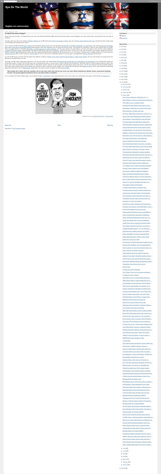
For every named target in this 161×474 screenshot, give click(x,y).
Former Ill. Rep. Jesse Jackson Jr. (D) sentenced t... (137, 316)
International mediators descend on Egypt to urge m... (137, 433)
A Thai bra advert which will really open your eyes (136, 392)
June (124, 451)
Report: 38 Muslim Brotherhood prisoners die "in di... (137, 217)
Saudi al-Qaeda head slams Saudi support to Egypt (136, 127)
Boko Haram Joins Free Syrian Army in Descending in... (138, 135)
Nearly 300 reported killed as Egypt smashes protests (137, 310)
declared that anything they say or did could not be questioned (76, 61)
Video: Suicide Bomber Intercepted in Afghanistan (136, 215)
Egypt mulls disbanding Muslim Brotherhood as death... (138, 261)
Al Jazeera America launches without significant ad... (137, 190)
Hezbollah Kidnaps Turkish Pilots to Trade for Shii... (137, 297)
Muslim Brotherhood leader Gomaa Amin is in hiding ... (137, 144)
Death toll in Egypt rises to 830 (131, 239)
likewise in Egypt (87, 66)
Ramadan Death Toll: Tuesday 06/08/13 (133, 403)
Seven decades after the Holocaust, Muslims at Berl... (137, 442)
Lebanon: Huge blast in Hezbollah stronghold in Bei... (137, 288)
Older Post (110, 125)
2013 (122, 82)
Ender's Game (126, 267)
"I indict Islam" (127, 340)
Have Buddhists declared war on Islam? (133, 357)
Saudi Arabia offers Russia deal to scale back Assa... (137, 387)
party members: (65, 68)
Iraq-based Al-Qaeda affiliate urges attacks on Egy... (137, 105)
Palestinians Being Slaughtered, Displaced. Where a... (137, 305)
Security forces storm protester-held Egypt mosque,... (137, 258)
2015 (122, 76)
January (125, 464)
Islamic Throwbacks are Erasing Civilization (134, 141)
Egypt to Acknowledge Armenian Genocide (134, 209)
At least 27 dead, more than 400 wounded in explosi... (137, 160)
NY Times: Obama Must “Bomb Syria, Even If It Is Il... (137, 113)
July (124, 448)
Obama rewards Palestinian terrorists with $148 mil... (137, 212)
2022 (122, 57)
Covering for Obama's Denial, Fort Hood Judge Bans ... (137, 176)
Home (59, 125)
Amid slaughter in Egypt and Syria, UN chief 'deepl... (137, 283)
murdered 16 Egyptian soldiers (13, 50)
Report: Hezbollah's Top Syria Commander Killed (136, 234)
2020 (122, 63)
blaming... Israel (58, 50)
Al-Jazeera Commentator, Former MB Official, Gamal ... (138, 206)
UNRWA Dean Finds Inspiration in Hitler (133, 338)
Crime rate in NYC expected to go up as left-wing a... (137, 321)
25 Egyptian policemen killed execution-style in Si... (137, 198)
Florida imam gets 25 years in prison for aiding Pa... (137, 157)
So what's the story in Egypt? (15, 33)
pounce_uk (124, 38)
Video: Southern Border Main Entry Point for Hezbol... (137, 444)
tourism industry (27, 45)
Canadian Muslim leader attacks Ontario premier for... (137, 428)
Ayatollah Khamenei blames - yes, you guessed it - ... (137, 228)
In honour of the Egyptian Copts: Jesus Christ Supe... (137, 291)
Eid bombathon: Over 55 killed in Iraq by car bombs (136, 371)
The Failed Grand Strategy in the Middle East (135, 138)
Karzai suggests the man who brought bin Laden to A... (137, 247)
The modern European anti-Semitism (132, 185)
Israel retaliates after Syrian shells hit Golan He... (136, 253)
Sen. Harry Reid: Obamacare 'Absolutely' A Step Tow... (137, 362)
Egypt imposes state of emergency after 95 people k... (137, 319)
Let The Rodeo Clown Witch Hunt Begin (133, 308)
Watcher (123, 35)
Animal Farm (47, 76)
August (124, 95)
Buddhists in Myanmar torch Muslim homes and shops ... (138, 133)
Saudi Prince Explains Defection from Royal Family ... (137, 204)
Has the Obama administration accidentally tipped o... (137, 406)
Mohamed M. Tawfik (28, 68)
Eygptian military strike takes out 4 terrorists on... (136, 360)
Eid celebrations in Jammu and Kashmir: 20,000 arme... (138, 354)
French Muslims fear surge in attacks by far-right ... (136, 332)
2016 (122, 74)
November (125, 87)
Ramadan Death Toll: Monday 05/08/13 (133, 412)
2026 (122, 46)
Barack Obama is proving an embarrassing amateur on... (138, 100)
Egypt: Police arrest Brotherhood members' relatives (137, 116)
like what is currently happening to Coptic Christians (41, 49)
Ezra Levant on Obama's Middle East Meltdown (135, 171)
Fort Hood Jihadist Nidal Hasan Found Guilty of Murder (137, 146)
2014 (122, 79)
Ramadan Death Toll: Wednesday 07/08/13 (134, 395)
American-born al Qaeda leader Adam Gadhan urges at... (138, 242)
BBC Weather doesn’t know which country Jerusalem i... (138, 381)
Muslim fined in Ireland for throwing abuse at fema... (137, 414)
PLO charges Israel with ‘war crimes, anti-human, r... (137, 226)
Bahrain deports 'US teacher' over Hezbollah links (136, 365)
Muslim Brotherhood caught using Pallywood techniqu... (138, 373)
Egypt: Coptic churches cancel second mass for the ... (137, 179)
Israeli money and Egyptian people (21, 47)
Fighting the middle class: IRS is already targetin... (136, 368)
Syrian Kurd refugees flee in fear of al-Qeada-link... (136, 220)
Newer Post (8, 125)
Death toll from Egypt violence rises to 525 (134, 302)
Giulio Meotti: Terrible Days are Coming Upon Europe (137, 108)
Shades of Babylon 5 (34, 41)
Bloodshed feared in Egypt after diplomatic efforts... (136, 390)
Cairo (6, 36)
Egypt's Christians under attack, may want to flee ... (137, 294)
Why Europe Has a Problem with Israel (133, 111)
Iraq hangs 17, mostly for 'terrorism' (132, 201)
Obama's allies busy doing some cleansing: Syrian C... (137, 436)
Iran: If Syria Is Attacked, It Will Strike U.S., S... (136, 97)
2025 (122, 49)
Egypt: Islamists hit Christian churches (133, 250)
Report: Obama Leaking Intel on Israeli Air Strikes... (136, 425)
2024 (122, 52)
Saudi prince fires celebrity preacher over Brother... (136, 231)
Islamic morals (45, 45)
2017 (122, 71)
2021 (122, 60)
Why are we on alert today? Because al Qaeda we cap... (138, 420)
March (124, 459)
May (124, 453)
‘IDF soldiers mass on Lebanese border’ (133, 102)
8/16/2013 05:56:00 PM (98, 116)
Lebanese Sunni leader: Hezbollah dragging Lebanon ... (137, 256)
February (125, 462)
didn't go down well (88, 53)
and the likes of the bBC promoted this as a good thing (76, 45)
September (125, 92)
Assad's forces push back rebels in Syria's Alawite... (137, 193)
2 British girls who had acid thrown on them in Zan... (137, 376)
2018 (122, 68)
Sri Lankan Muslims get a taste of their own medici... (137, 351)
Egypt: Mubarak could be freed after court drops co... (137, 196)
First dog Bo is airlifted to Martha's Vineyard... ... (136, 346)
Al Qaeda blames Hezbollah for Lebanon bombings (136, 152)
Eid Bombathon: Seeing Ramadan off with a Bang (136, 384)
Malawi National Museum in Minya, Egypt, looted (136, 237)
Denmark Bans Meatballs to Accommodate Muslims (137, 245)
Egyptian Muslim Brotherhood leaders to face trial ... (137, 423)
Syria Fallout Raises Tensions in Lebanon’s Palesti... (137, 327)
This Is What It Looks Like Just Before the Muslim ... (137, 272)
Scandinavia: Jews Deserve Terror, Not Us (134, 264)
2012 (122, 468)
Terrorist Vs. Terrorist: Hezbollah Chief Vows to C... (136, 182)
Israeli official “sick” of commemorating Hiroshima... (136, 278)
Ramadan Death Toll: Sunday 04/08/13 (133, 431)
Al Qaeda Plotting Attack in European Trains (134, 187)
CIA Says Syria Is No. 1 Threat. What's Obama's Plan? (137, 324)
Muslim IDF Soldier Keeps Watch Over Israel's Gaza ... (138, 313)
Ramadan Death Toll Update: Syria (132, 379)
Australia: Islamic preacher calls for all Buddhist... (136, 168)
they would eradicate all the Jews (86, 41)
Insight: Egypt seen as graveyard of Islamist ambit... (137, 223)
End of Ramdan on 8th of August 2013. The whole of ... (137, 409)
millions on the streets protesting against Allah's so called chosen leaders (67, 56)
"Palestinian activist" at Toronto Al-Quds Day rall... (136, 398)
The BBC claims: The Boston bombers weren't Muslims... (138, 417)
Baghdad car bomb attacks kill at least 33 (134, 299)
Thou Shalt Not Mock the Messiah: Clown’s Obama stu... (138, 343)
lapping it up (106, 76)
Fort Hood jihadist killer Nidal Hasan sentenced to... (136, 122)
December (125, 84)
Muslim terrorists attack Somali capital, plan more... (137, 439)
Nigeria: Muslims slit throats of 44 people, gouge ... (136, 149)
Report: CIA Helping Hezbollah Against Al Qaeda (136, 174)
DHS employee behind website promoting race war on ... (138, 154)
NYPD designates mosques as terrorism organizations (137, 124)
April (124, 456)
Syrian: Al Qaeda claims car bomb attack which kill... (137, 349)
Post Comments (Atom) (18, 128)
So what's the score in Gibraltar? (131, 269)
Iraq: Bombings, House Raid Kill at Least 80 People (136, 119)
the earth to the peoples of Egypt (59, 41)
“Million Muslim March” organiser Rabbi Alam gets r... (137, 280)
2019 (122, 65)
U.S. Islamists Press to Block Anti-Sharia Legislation (137, 165)
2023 (122, 55)
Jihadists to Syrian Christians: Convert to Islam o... (136, 335)
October (125, 89)
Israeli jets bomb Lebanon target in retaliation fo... (136, 163)
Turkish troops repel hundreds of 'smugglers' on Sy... (137, 286)
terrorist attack (34, 53)
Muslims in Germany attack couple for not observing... (137, 401)
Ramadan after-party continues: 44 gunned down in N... (137, 329)
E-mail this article (109, 116)
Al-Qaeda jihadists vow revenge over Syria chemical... (137, 130)
